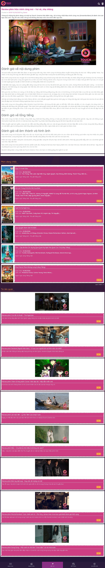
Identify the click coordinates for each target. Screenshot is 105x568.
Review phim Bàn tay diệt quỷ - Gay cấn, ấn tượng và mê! (22, 481)
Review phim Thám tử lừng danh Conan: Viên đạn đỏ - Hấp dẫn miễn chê (27, 381)
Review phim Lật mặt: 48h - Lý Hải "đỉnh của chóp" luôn (21, 415)
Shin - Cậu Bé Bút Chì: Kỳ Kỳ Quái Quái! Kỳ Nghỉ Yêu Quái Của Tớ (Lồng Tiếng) (42, 247)
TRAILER (99, 181)
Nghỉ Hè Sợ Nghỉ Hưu (22, 208)
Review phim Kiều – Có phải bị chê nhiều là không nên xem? (23, 448)
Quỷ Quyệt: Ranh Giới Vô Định (25, 228)
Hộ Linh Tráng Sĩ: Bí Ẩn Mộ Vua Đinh (27, 188)
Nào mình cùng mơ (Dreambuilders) (78, 15)
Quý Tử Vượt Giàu (21, 168)
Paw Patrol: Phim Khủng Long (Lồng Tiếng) (30, 267)
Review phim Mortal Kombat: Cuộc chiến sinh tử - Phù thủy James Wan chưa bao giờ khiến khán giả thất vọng (40, 514)
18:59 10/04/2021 (15, 12)
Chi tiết (98, 321)
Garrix (25, 12)
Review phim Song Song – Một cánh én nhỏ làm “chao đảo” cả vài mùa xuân (29, 547)
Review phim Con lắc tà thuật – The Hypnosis (18, 315)
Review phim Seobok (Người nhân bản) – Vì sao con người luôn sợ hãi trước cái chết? (32, 348)
